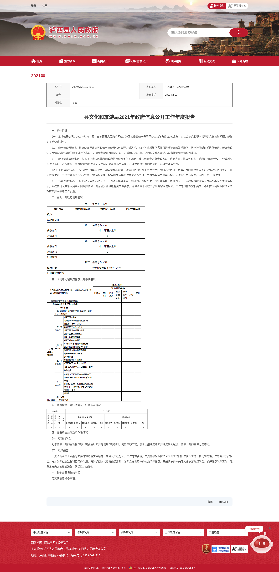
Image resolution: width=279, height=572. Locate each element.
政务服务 (175, 61)
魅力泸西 (69, 61)
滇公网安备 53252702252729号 (149, 568)
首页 (39, 61)
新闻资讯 (102, 61)
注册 (44, 5)
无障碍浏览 (240, 5)
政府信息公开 (139, 61)
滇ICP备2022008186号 (114, 568)
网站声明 (49, 542)
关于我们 (62, 542)
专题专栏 (242, 61)
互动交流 (209, 61)
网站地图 (36, 542)
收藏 (210, 501)
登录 (33, 5)
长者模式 (218, 5)
